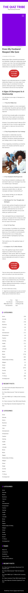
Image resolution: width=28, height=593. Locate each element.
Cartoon (4, 327)
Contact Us (5, 552)
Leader (4, 346)
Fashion (4, 338)
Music (3, 354)
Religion (4, 362)
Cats (3, 330)
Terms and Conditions (7, 558)
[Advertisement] (14, 32)
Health (3, 343)
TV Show (4, 376)
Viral (15, 590)
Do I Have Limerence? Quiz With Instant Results (14, 401)
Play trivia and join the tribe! (14, 9)
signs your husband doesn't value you (13, 293)
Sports (4, 373)
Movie (3, 351)
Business (4, 324)
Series (3, 365)
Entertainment (5, 332)
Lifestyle (4, 349)
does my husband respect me (12, 291)
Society (4, 370)
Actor (3, 316)
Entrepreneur (5, 335)
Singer (3, 367)
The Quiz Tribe (14, 7)
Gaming (4, 340)
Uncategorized (5, 378)
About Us (4, 549)
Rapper (4, 357)
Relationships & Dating (12, 288)
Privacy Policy (5, 556)
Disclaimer (4, 554)
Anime (3, 322)
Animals (4, 319)
